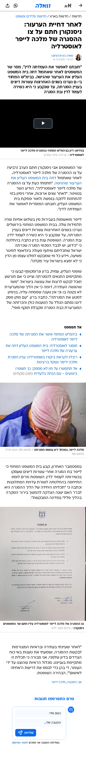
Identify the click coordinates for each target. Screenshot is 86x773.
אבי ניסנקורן (74, 682)
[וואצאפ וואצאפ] (16, 6)
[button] (68, 5)
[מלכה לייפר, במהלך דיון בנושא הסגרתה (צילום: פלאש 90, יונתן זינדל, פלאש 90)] (43, 420)
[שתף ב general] (7, 5)
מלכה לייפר (58, 682)
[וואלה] (43, 6)
